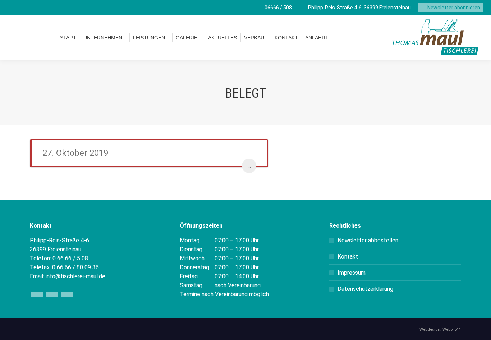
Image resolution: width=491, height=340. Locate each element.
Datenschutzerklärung (365, 288)
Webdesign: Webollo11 (440, 329)
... (249, 165)
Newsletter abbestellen (368, 240)
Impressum (352, 272)
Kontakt (348, 256)
